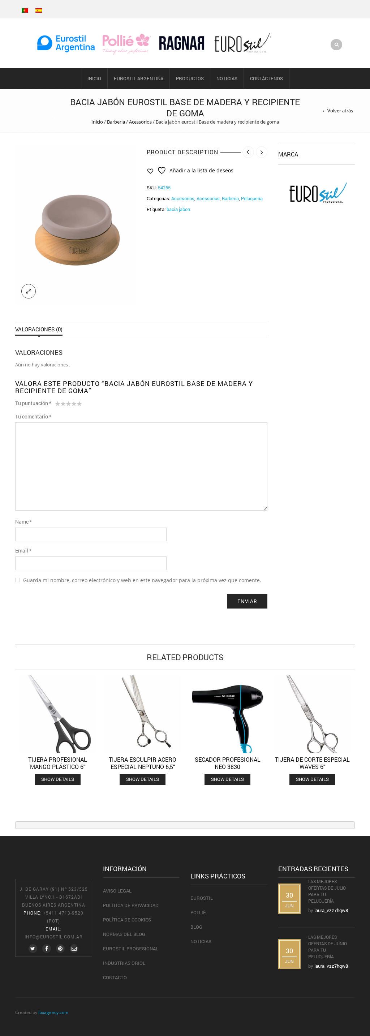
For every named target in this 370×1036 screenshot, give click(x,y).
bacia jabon (178, 209)
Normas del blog (124, 934)
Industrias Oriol (124, 963)
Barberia (116, 122)
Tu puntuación (33, 403)
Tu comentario (33, 416)
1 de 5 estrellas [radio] (57, 405)
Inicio (94, 78)
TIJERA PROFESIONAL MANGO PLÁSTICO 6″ (57, 763)
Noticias (226, 78)
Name (23, 521)
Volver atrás (340, 110)
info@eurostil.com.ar (54, 937)
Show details (57, 779)
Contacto (115, 977)
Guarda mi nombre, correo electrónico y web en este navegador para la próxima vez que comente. (142, 580)
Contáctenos (266, 78)
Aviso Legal (117, 890)
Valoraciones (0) (39, 329)
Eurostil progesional (130, 948)
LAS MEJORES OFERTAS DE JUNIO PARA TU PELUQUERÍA (327, 946)
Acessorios (140, 122)
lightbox (28, 291)
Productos (190, 78)
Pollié (198, 912)
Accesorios (182, 198)
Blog (196, 927)
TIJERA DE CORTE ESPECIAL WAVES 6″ (312, 763)
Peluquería (252, 198)
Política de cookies (127, 919)
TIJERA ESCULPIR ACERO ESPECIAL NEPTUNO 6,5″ (142, 763)
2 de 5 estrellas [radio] (60, 405)
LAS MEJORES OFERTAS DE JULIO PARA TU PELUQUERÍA (327, 891)
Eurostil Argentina (138, 78)
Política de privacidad (131, 905)
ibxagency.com (53, 1012)
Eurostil (201, 898)
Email (23, 550)
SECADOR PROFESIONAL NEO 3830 (228, 763)
